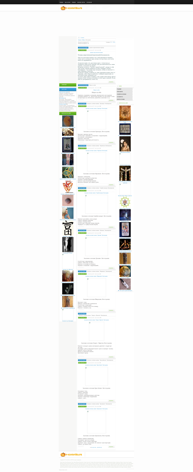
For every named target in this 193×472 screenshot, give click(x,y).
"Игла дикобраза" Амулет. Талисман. (68, 295)
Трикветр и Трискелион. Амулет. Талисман (68, 179)
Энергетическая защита (63, 92)
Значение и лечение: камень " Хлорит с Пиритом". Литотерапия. (93, 315)
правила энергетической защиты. (96, 47)
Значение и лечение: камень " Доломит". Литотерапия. (99, 230)
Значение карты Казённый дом (125, 238)
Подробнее (111, 81)
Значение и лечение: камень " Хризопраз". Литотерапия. (99, 103)
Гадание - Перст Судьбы (68, 136)
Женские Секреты (81, 2)
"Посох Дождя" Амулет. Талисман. (125, 264)
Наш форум (67, 2)
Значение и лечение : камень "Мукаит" (67, 127)
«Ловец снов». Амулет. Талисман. (67, 282)
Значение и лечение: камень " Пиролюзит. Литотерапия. (99, 145)
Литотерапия (61, 98)
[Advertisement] (96, 23)
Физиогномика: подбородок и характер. (68, 219)
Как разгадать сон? (125, 221)
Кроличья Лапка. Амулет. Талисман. (125, 195)
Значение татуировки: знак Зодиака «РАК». (125, 122)
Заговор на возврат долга (125, 165)
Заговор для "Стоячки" (67, 253)
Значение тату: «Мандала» (68, 269)
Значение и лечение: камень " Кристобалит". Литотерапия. (100, 360)
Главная (61, 2)
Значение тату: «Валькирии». (68, 321)
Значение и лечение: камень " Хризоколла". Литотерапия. (99, 404)
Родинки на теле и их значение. (68, 206)
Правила (74, 2)
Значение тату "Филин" (125, 277)
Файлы (83, 39)
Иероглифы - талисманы (68, 236)
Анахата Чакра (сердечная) (125, 208)
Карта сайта (65, 469)
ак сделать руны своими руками (125, 135)
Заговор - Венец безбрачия (67, 166)
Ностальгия (89, 2)
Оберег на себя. (92, 85)
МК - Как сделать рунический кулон (125, 290)
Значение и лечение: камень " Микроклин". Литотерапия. (99, 271)
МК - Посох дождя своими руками (68, 308)
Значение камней (62, 104)
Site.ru (72, 8)
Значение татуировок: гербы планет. (68, 194)
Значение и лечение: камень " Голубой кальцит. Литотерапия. (100, 188)
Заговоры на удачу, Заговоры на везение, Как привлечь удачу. (125, 251)
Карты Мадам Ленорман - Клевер (67, 153)
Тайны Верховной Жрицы (125, 152)
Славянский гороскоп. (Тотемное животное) (125, 182)
